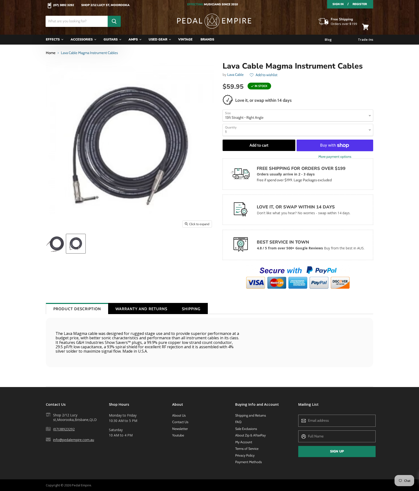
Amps (134, 39)
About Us (179, 415)
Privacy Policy (245, 455)
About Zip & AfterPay (250, 435)
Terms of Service (246, 448)
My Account (243, 442)
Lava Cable (235, 74)
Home (51, 53)
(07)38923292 (64, 429)
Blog (328, 39)
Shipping (191, 309)
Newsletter (180, 429)
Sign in (338, 4)
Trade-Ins (365, 39)
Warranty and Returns (141, 309)
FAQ (238, 422)
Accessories (82, 39)
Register (360, 4)
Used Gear (158, 39)
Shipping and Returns (250, 415)
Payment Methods (248, 462)
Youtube (178, 435)
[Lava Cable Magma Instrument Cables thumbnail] (55, 243)
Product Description (77, 309)
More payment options (334, 156)
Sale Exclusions (246, 429)
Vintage (185, 39)
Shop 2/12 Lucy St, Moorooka (105, 5)
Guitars (111, 39)
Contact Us (180, 422)
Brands (207, 39)
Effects (53, 39)
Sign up (337, 451)
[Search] (114, 21)
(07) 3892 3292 (63, 5)
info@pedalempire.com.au (73, 439)
